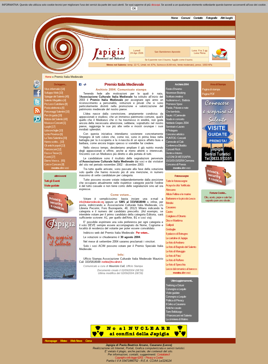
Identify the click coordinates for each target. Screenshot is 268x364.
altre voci (60, 168)
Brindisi (169, 203)
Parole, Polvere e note (177, 107)
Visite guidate (172, 292)
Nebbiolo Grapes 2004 (177, 122)
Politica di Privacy (175, 300)
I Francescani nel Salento (179, 315)
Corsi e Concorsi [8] (54, 164)
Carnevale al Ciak (175, 141)
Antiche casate (173, 308)
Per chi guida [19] (53, 115)
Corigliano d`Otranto (176, 216)
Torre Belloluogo (174, 311)
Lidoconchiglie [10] (53, 130)
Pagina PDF (208, 94)
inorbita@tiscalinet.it (112, 261)
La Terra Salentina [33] (55, 138)
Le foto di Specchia (175, 264)
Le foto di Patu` (173, 255)
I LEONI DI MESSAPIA (178, 156)
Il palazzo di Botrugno (177, 233)
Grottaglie (170, 229)
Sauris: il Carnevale (175, 115)
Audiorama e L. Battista (178, 100)
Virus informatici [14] (54, 89)
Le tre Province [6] (53, 134)
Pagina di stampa (211, 89)
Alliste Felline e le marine (178, 194)
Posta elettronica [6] (54, 107)
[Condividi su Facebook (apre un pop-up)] (80, 84)
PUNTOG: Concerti (176, 138)
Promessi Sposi (174, 104)
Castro (169, 211)
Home (174, 17)
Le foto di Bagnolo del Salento (181, 247)
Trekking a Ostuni (175, 285)
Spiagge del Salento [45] (56, 96)
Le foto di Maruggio (175, 251)
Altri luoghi (226, 17)
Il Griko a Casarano (175, 304)
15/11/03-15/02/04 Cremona (180, 160)
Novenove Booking (175, 92)
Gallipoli (170, 225)
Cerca (88, 340)
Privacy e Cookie (154, 357)
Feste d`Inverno (174, 89)
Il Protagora (171, 130)
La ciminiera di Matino (177, 319)
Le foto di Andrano (175, 242)
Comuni (185, 17)
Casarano (171, 207)
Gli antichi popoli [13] (54, 145)
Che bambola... (173, 111)
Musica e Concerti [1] (55, 122)
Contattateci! (163, 354)
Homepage (51, 340)
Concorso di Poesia (176, 164)
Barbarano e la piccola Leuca (180, 198)
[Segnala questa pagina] (85, 84)
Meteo (63, 340)
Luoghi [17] (49, 126)
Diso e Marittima (174, 220)
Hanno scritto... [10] (54, 141)
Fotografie (211, 17)
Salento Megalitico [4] (55, 100)
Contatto (198, 17)
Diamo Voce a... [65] (54, 160)
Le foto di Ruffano (175, 260)
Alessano (170, 189)
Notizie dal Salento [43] (55, 119)
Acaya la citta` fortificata (178, 185)
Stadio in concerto (175, 119)
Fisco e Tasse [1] (53, 153)
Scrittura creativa (174, 96)
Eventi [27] (49, 156)
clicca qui (155, 4)
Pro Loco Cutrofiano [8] (55, 104)
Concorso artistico (175, 134)
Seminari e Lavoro (175, 126)
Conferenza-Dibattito (176, 145)
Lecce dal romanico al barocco (181, 269)
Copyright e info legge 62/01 (129, 357)
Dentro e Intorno (174, 153)
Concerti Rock (173, 149)
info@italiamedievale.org (91, 201)
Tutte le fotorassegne (176, 181)
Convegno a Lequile (176, 289)
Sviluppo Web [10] (53, 92)
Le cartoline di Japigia (176, 238)
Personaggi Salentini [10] (56, 111)
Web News (76, 340)
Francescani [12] (52, 149)
